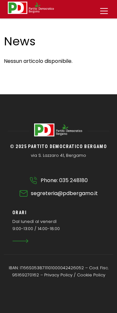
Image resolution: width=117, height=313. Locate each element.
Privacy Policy (58, 275)
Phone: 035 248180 (64, 180)
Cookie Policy (91, 275)
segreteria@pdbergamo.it (64, 193)
